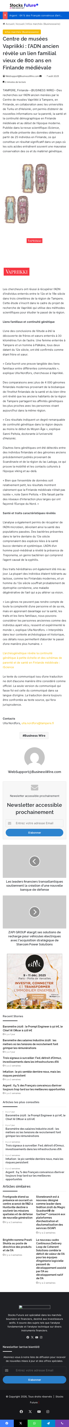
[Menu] (4, 7)
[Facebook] (28, 1337)
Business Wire (34, 735)
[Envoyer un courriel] (40, 76)
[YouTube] (37, 1337)
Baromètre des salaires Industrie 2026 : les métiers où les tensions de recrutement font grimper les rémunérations (30, 1044)
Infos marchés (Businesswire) (43, 23)
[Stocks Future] (24, 6)
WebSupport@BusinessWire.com (22, 76)
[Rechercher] (64, 7)
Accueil (9, 23)
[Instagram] (41, 1337)
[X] (32, 1337)
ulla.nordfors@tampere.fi (38, 723)
